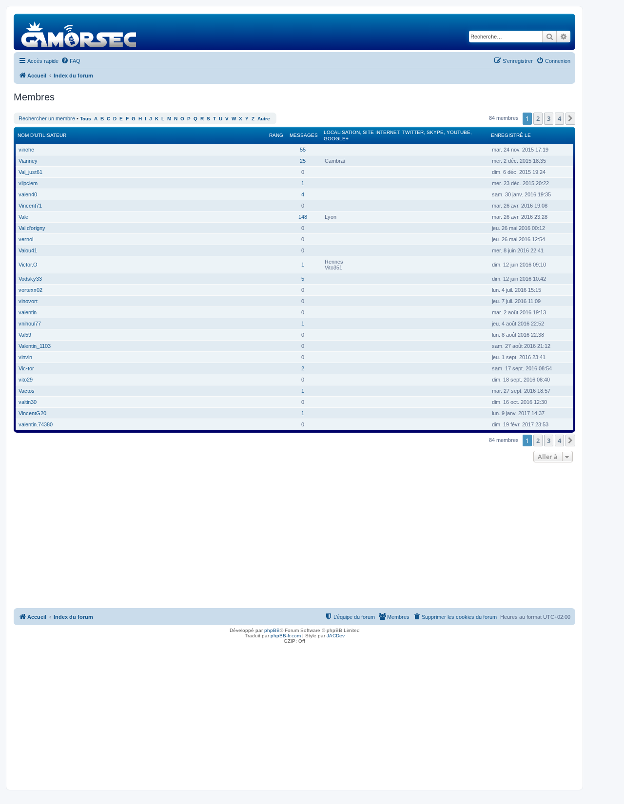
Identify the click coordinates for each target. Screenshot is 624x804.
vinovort (28, 301)
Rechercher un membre (47, 118)
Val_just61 (30, 172)
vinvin (25, 357)
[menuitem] (70, 61)
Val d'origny (32, 228)
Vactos (27, 391)
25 (303, 161)
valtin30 (28, 402)
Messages (304, 135)
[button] (570, 118)
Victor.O (28, 265)
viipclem (28, 183)
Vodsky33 (30, 279)
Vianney (28, 161)
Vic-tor (26, 368)
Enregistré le (511, 135)
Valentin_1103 (35, 346)
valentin (28, 312)
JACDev (336, 635)
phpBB (272, 630)
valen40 (28, 194)
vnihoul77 (30, 323)
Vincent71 (30, 206)
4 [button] (559, 118)
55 (303, 150)
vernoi (26, 239)
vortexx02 (30, 290)
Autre (263, 118)
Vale (23, 217)
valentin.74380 (36, 424)
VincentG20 (32, 413)
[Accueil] (79, 32)
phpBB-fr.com (286, 635)
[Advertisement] (294, 538)
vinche (26, 150)
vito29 (26, 380)
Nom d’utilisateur (42, 135)
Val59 (25, 335)
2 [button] (538, 118)
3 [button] (548, 118)
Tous (85, 118)
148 (302, 217)
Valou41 (28, 250)
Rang (276, 135)
